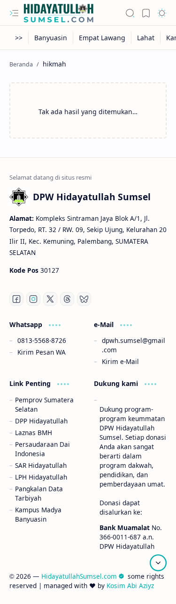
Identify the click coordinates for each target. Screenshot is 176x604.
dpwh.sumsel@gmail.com (133, 345)
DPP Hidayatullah (41, 420)
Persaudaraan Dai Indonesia (42, 449)
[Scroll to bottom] (158, 562)
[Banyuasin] (51, 37)
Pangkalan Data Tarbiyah (39, 493)
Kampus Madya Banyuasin (38, 514)
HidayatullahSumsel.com (79, 576)
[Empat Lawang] (102, 37)
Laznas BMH (33, 432)
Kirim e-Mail (120, 361)
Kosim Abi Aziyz (130, 585)
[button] (14, 13)
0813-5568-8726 (41, 340)
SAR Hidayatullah (41, 465)
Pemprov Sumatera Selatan (44, 404)
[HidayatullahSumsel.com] (58, 12)
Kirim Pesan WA (41, 352)
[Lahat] (146, 37)
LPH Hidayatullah (41, 477)
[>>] (19, 37)
